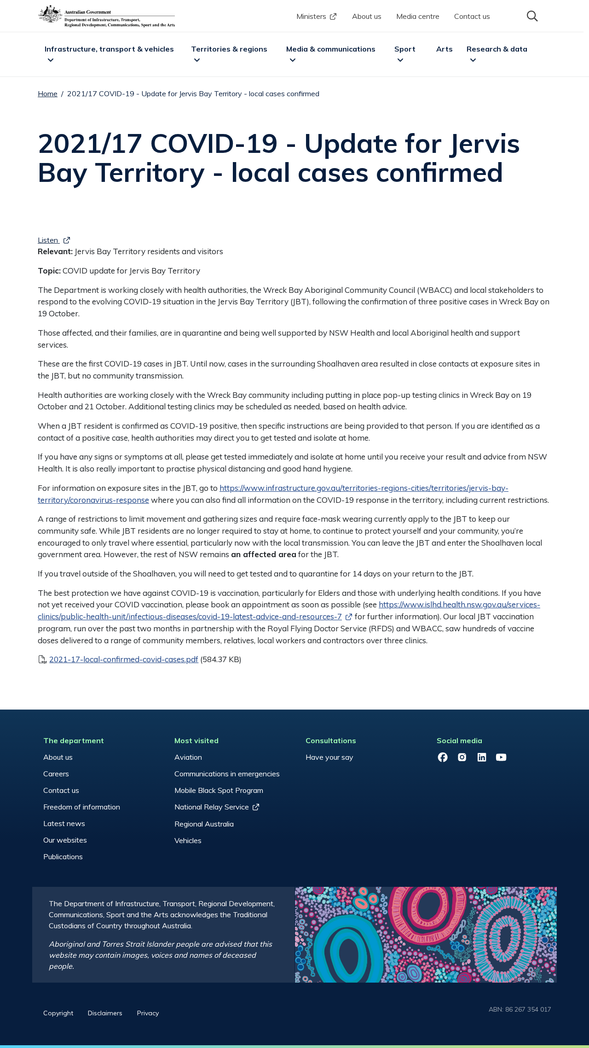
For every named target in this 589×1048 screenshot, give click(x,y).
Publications (63, 856)
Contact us (472, 16)
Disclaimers (105, 1013)
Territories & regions (229, 48)
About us (366, 16)
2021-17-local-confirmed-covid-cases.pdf (123, 659)
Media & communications (330, 48)
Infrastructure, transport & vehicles (109, 48)
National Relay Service (211, 806)
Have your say (329, 757)
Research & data (497, 48)
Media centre (417, 16)
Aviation (188, 757)
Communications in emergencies (227, 773)
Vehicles (188, 840)
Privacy (148, 1013)
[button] (531, 15)
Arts (444, 48)
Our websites (65, 839)
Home (48, 93)
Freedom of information (81, 806)
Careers (56, 773)
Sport (405, 48)
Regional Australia (204, 823)
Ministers (311, 16)
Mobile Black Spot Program (218, 790)
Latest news (64, 823)
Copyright (58, 1013)
